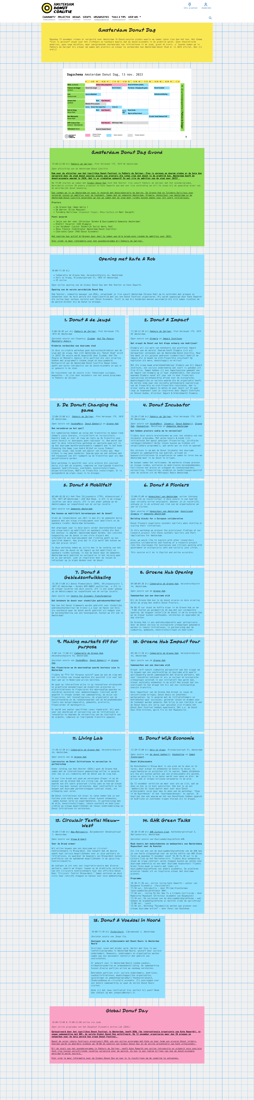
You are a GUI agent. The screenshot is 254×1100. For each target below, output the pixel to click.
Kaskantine (142, 426)
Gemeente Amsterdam (177, 426)
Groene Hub (112, 424)
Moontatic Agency (62, 341)
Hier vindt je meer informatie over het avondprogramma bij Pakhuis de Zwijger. (97, 241)
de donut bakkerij (160, 754)
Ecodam (90, 338)
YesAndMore (77, 424)
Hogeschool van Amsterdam (162, 496)
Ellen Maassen (76, 210)
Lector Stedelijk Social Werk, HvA (92, 226)
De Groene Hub (64, 207)
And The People (105, 338)
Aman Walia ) (81, 207)
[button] (49, 17)
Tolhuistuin (116, 932)
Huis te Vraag (157, 750)
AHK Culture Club (159, 832)
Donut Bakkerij (93, 424)
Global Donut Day (96, 183)
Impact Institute (172, 338)
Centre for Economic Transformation (91, 596)
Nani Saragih (126, 212)
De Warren (62, 210)
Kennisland (186, 511)
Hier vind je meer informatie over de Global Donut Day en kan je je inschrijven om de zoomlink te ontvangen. (115, 1058)
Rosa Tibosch (63, 229)
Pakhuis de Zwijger (81, 164)
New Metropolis (79, 832)
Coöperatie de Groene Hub (164, 584)
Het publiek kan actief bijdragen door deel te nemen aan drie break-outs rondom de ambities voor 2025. (112, 236)
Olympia (154, 338)
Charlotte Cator (65, 231)
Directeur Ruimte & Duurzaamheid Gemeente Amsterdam (109, 221)
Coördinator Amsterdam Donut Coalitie (93, 229)
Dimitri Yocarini (65, 224)
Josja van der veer (66, 221)
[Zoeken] (210, 18)
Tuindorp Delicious (66, 212)
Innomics (168, 424)
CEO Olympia (83, 224)
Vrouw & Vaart (78, 839)
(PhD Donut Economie (86, 231)
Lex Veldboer (63, 226)
